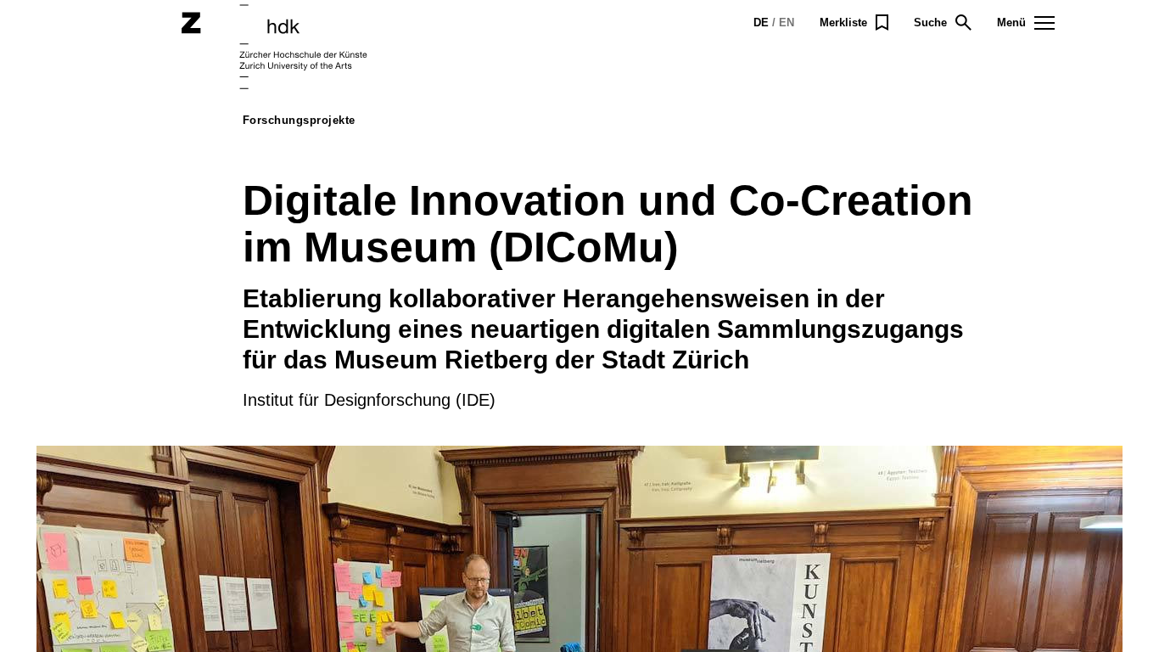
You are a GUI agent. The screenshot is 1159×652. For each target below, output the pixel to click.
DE (761, 22)
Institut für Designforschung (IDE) (369, 400)
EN (786, 22)
